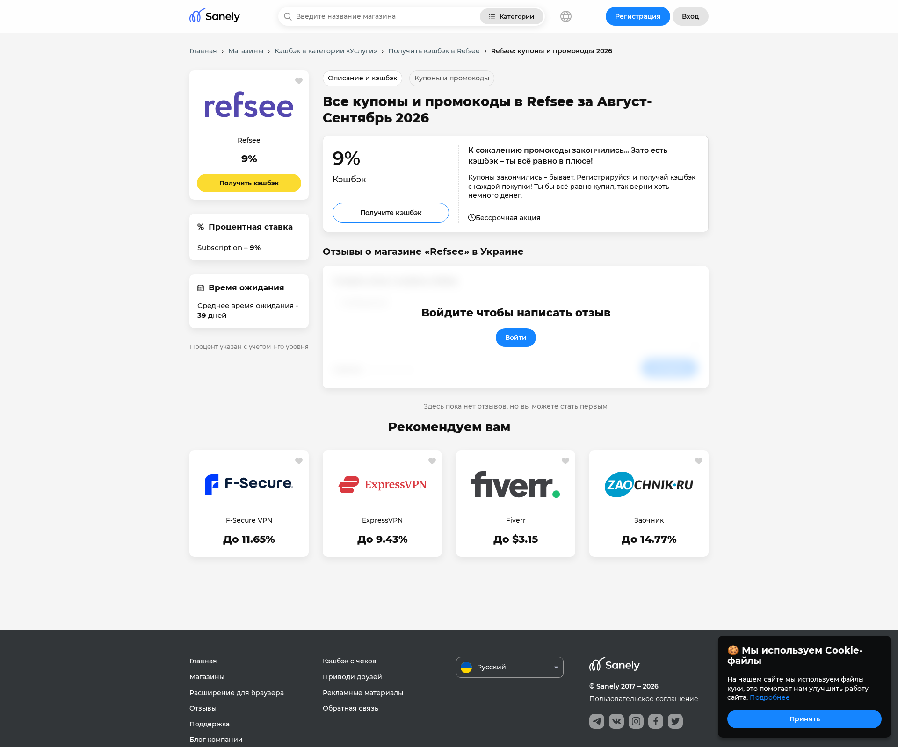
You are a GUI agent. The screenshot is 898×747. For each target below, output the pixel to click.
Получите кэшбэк (391, 212)
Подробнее (770, 697)
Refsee (249, 140)
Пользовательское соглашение (643, 699)
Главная (203, 661)
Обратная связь (350, 708)
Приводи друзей (352, 677)
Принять (804, 719)
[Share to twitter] (675, 721)
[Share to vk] (616, 721)
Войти (516, 337)
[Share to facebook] (655, 721)
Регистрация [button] (638, 16)
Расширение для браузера (236, 693)
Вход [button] (690, 16)
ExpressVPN (382, 520)
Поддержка (209, 724)
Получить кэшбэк (249, 183)
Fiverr (516, 520)
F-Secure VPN (249, 520)
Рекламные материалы (363, 693)
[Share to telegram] (596, 721)
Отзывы (203, 708)
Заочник (649, 520)
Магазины (206, 677)
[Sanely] (214, 16)
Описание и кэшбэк (362, 78)
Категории (517, 16)
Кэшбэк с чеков (350, 661)
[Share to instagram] (636, 721)
